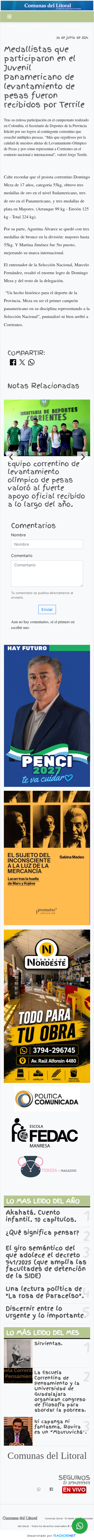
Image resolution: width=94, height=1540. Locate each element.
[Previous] (11, 457)
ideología (72, 26)
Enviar (47, 609)
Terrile (15, 26)
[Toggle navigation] (9, 16)
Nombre (18, 534)
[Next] (82, 457)
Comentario (22, 555)
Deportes (39, 26)
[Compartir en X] (22, 363)
